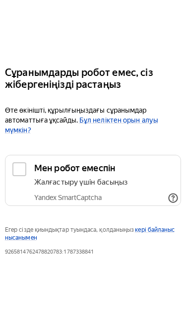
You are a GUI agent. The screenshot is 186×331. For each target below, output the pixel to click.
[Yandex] (93, 29)
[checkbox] (93, 180)
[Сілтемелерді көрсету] (173, 198)
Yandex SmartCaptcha (68, 197)
